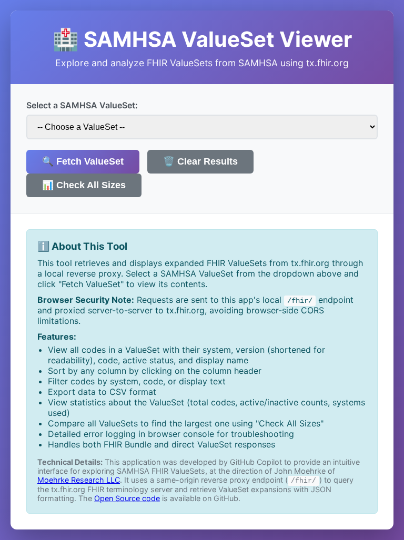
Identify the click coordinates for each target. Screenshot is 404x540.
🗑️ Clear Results (200, 161)
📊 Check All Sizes (84, 185)
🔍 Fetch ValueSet (83, 161)
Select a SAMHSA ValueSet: (82, 105)
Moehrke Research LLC (78, 479)
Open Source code (127, 498)
